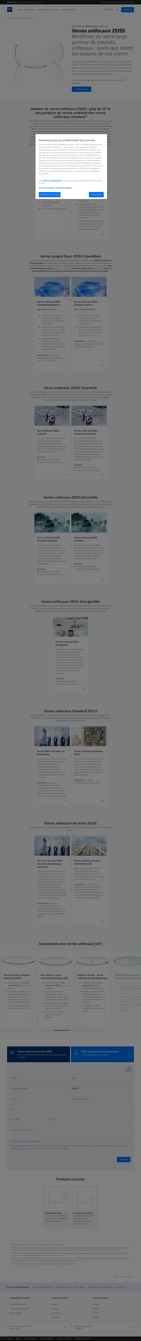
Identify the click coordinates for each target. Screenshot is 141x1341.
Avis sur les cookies (46, 188)
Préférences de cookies (49, 194)
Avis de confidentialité (52, 181)
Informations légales (63, 188)
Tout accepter (96, 194)
